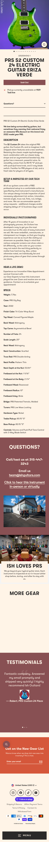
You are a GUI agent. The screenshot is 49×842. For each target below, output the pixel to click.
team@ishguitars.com (24, 475)
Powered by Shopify (30, 823)
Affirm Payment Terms (33, 804)
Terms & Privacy (18, 808)
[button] (6, 744)
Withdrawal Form (24, 811)
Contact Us (32, 808)
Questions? (9, 103)
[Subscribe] (40, 761)
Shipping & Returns (14, 804)
